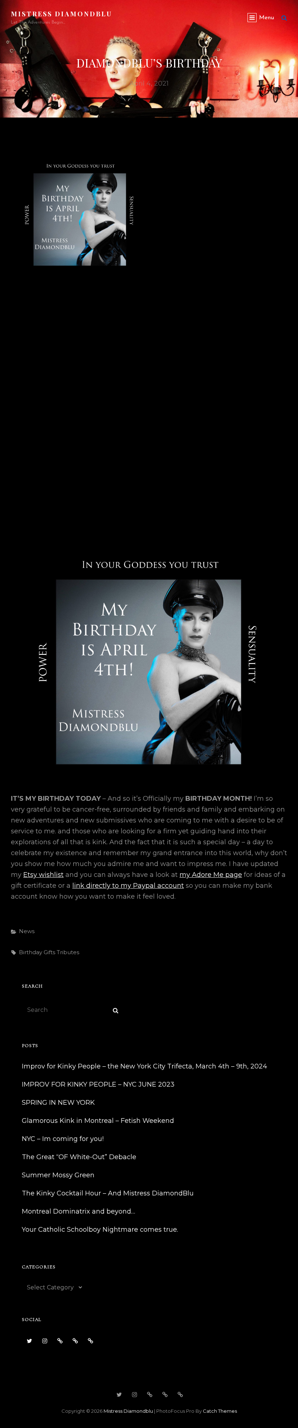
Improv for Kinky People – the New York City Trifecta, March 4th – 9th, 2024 (144, 1066)
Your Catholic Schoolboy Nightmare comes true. (100, 1230)
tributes (68, 952)
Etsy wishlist (43, 875)
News (27, 931)
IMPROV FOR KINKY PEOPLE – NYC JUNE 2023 (98, 1084)
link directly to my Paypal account (128, 886)
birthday (30, 952)
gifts (49, 952)
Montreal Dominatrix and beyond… (78, 1211)
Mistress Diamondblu (61, 13)
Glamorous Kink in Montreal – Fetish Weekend (98, 1121)
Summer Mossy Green (58, 1175)
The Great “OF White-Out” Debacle (79, 1157)
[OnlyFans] (75, 1340)
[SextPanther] (90, 1340)
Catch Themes (220, 1411)
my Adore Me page (211, 875)
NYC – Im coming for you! (63, 1139)
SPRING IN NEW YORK (58, 1103)
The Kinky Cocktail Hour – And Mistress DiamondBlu (108, 1193)
